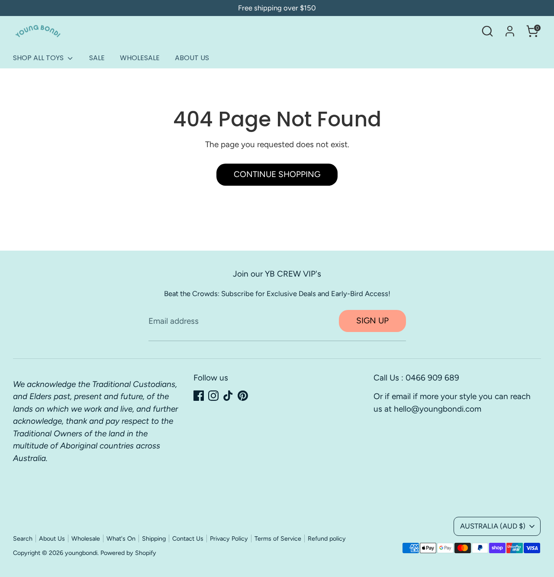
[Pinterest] (243, 395)
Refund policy (327, 538)
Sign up (372, 321)
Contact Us (187, 538)
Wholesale (85, 538)
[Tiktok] (228, 395)
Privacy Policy (229, 538)
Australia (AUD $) (492, 526)
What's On (120, 538)
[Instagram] (213, 395)
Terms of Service (277, 538)
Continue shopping (277, 174)
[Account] (510, 31)
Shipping (154, 538)
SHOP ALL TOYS (39, 58)
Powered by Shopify (128, 553)
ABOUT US (192, 58)
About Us (52, 538)
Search (22, 538)
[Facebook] (198, 395)
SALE (97, 58)
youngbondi (81, 553)
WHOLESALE (140, 58)
